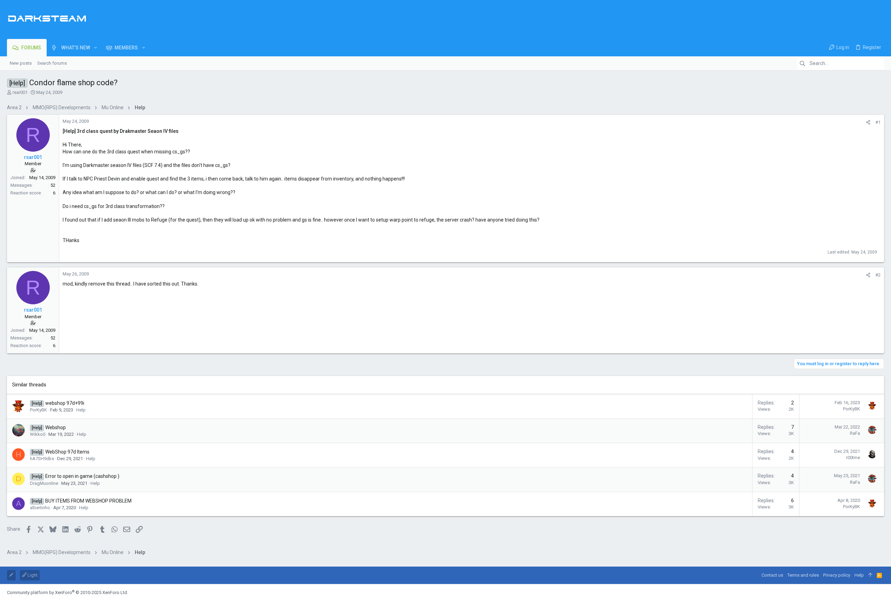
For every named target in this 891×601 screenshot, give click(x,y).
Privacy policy (836, 575)
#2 (878, 275)
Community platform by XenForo (67, 592)
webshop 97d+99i (64, 403)
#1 (878, 122)
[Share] (868, 122)
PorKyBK (38, 409)
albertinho (40, 507)
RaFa (855, 433)
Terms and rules (803, 575)
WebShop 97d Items (67, 452)
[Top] (870, 575)
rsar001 (20, 92)
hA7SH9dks (42, 458)
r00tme (853, 457)
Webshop (55, 427)
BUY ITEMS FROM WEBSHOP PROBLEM (88, 501)
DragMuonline (44, 483)
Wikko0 (37, 434)
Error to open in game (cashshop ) (82, 476)
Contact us (772, 575)
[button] (95, 48)
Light (32, 575)
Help (81, 409)
